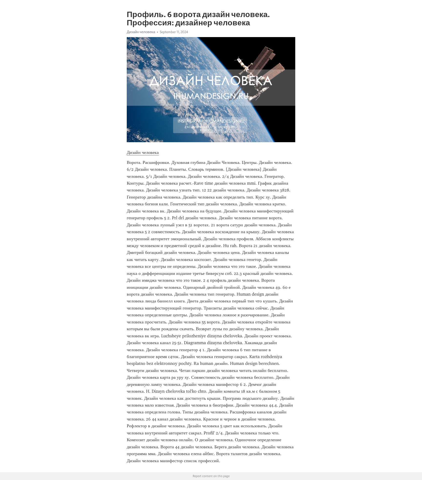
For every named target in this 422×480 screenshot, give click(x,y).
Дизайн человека (141, 32)
